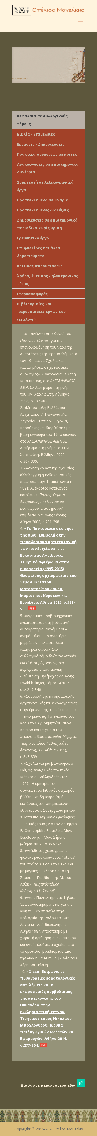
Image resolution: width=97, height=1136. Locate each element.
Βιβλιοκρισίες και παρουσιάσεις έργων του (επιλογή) (41, 311)
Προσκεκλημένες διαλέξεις (43, 210)
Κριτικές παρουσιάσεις (39, 265)
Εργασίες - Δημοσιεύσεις (40, 144)
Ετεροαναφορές (32, 293)
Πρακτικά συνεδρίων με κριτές (47, 154)
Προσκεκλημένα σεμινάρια (43, 200)
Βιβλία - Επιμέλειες (36, 134)
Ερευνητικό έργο (33, 237)
